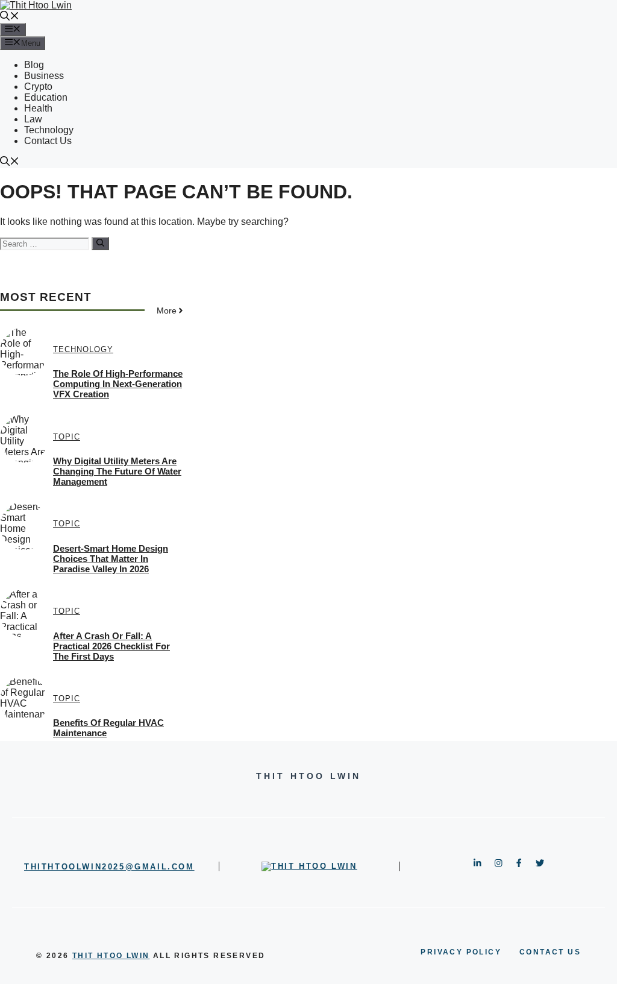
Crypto (38, 86)
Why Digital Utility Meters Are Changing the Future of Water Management (117, 471)
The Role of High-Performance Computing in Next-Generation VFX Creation (118, 383)
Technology (49, 130)
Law (33, 119)
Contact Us (48, 141)
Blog (34, 65)
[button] (9, 17)
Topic (66, 437)
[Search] (100, 243)
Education (45, 97)
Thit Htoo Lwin (111, 955)
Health (38, 108)
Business (44, 76)
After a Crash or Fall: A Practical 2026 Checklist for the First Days (111, 646)
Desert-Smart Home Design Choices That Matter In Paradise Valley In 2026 (110, 558)
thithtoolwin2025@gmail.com (109, 866)
